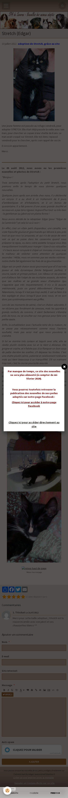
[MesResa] (55, 793)
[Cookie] (7, 791)
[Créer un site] (13, 793)
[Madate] (34, 793)
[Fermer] (64, 367)
